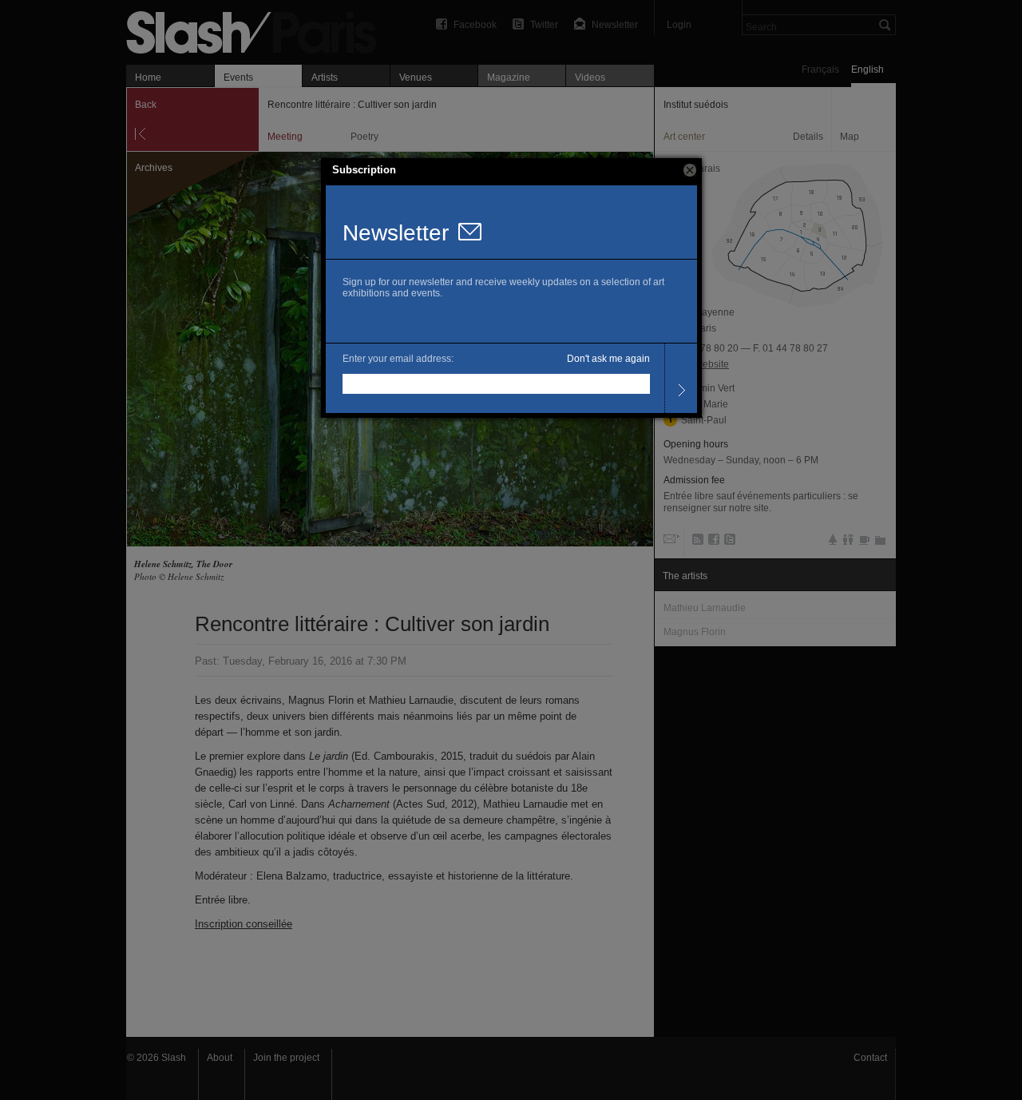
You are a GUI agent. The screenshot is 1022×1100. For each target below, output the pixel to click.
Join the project (286, 1057)
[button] (689, 170)
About (219, 1057)
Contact (870, 1057)
